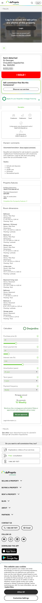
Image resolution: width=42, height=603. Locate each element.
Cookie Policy (9, 587)
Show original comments (27, 147)
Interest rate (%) (9, 357)
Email (28, 528)
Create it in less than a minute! (21, 35)
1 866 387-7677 (12, 528)
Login (21, 28)
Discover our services (21, 89)
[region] (21, 583)
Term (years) (7, 377)
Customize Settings (21, 598)
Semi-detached (10, 58)
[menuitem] (21, 481)
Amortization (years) (10, 368)
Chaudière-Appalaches (19, 434)
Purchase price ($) (10, 336)
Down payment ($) (10, 347)
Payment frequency (10, 386)
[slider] (16, 343)
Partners (6, 515)
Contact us (7, 523)
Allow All (21, 592)
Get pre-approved (21, 414)
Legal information (8, 420)
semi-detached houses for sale (21, 433)
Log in (38, 3)
